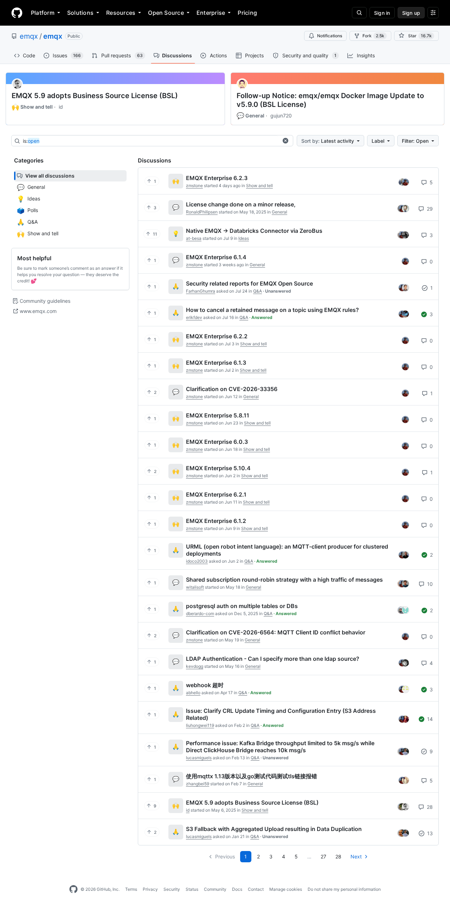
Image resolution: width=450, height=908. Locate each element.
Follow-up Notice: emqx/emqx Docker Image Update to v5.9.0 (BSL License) (330, 100)
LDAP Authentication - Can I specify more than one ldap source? (272, 658)
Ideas (243, 238)
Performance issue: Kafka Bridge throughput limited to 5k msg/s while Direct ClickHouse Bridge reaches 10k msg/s (280, 747)
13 (429, 833)
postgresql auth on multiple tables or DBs (242, 605)
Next (356, 856)
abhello (193, 692)
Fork (373, 35)
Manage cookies (285, 889)
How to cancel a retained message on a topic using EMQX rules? (272, 309)
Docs (237, 889)
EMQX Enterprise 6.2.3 (217, 177)
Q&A (257, 291)
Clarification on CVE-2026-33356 (231, 388)
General (250, 115)
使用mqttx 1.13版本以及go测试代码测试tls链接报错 (251, 776)
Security (171, 889)
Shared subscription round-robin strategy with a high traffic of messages (284, 579)
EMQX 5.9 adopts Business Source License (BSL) (95, 95)
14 (429, 719)
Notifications (329, 35)
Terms (131, 889)
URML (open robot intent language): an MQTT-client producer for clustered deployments (287, 550)
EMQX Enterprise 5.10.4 (218, 468)
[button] (285, 140)
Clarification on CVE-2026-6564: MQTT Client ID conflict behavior (275, 632)
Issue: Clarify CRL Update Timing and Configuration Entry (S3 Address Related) (281, 714)
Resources (120, 12)
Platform (42, 12)
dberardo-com (200, 613)
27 (323, 856)
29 (429, 209)
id (61, 107)
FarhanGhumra (200, 291)
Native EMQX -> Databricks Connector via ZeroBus (254, 230)
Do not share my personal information (344, 889)
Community (215, 889)
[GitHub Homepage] (73, 889)
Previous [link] (225, 856)
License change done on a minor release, (241, 204)
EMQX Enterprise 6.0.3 (217, 441)
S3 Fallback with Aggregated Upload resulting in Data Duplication (274, 828)
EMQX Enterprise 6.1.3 (216, 362)
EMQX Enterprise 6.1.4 (216, 257)
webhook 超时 (205, 685)
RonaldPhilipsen (202, 212)
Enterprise (211, 12)
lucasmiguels (199, 757)
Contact (256, 889)
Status (192, 889)
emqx (29, 36)
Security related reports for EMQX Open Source (249, 283)
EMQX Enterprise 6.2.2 (217, 336)
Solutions (80, 12)
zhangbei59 (197, 783)
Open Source (166, 12)
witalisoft (195, 587)
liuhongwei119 (200, 725)
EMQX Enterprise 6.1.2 (216, 520)
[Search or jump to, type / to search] (359, 12)
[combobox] (150, 141)
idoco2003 (197, 561)
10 (429, 584)
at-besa (193, 238)
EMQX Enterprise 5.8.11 (217, 415)
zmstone (194, 185)
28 (429, 807)
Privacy (150, 889)
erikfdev (194, 317)
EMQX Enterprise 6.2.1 (216, 494)
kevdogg (194, 666)
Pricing (247, 12)
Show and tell (32, 106)
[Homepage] (16, 12)
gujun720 (281, 116)
